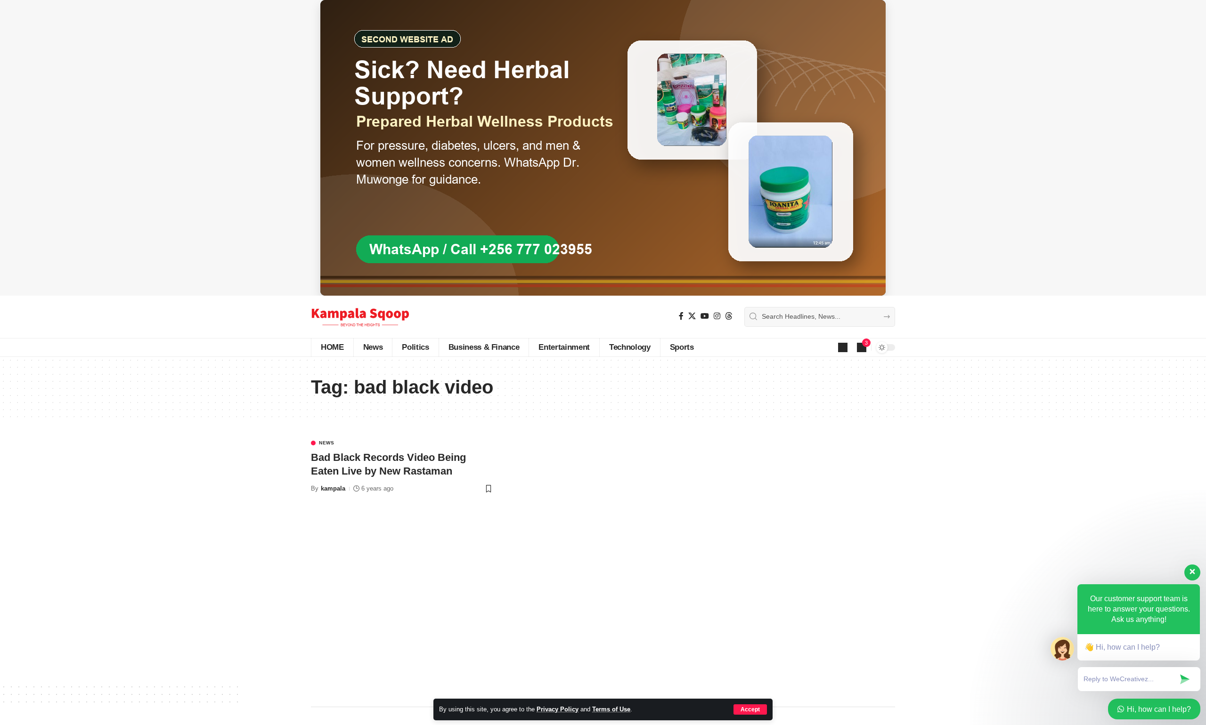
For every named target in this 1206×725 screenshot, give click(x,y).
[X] (692, 316)
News (326, 443)
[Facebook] (681, 316)
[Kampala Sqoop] (360, 317)
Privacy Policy (558, 709)
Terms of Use (611, 709)
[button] (750, 709)
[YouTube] (704, 316)
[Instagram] (717, 316)
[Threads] (729, 316)
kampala (333, 488)
